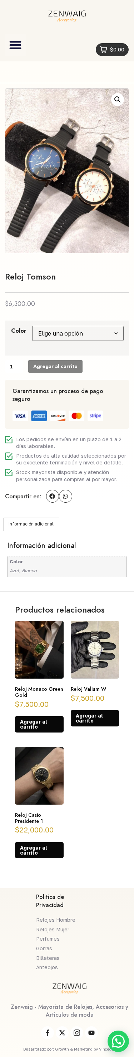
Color (18, 331)
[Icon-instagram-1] (76, 1032)
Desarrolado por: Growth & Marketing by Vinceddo (69, 1049)
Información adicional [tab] (31, 524)
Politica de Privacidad (50, 901)
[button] (15, 45)
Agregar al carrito (55, 366)
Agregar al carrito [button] (33, 724)
